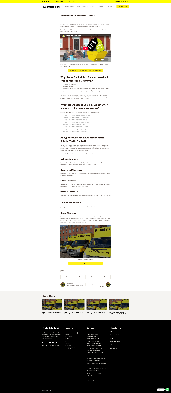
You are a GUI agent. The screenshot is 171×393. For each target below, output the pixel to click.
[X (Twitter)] (46, 1)
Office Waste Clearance (93, 334)
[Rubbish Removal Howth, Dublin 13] (52, 304)
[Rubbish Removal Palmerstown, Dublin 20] (74, 304)
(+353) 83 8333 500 (115, 341)
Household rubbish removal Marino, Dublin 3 (74, 129)
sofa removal (105, 216)
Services (92, 6)
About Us (109, 6)
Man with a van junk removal (94, 347)
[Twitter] (56, 342)
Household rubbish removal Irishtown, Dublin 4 (75, 121)
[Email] (46, 342)
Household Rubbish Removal (94, 348)
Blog (66, 341)
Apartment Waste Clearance (94, 350)
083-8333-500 (124, 1)
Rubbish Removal (69, 6)
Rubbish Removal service (66, 18)
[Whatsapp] (167, 389)
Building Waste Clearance (93, 341)
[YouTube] (48, 1)
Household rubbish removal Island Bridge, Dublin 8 (76, 122)
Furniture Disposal (81, 6)
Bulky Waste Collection (93, 336)
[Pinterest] (92, 277)
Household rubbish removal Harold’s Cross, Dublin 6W (77, 117)
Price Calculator (122, 6)
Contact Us (68, 345)
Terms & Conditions (70, 347)
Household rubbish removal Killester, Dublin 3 (74, 124)
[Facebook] (42, 1)
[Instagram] (44, 1)
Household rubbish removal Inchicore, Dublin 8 (75, 119)
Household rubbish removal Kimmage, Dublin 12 (75, 128)
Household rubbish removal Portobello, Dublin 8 (75, 131)
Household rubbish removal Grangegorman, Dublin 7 (76, 115)
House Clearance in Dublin (94, 343)
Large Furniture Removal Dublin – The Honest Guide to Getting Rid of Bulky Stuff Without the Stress (96, 368)
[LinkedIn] (104, 277)
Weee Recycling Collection (94, 345)
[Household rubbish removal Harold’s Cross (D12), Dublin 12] (119, 304)
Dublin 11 (63, 270)
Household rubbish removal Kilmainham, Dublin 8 (75, 126)
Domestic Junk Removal (93, 340)
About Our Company (70, 348)
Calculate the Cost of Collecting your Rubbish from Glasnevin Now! (85, 70)
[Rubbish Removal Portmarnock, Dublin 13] (97, 304)
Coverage (101, 6)
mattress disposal (93, 216)
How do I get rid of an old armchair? (96, 363)
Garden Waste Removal (93, 338)
